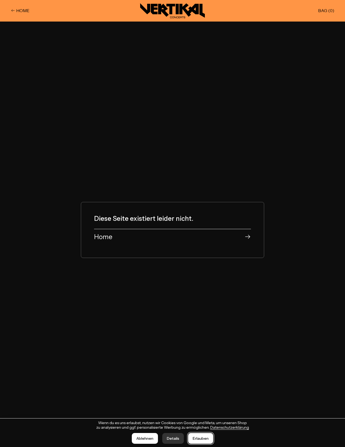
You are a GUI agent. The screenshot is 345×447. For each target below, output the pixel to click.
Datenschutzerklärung (229, 427)
